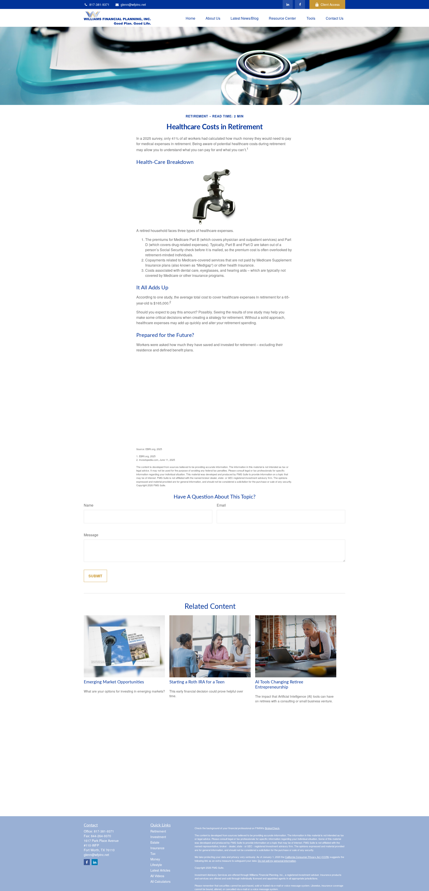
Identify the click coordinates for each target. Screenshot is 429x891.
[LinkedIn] (288, 4)
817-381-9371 (99, 4)
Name (88, 505)
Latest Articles (160, 870)
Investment (158, 837)
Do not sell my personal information (277, 860)
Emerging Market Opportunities (114, 682)
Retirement (158, 831)
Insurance (157, 848)
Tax (153, 853)
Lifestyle (156, 864)
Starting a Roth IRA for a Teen (197, 682)
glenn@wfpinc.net (133, 4)
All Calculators (160, 881)
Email (221, 505)
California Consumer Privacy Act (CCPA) (307, 857)
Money (155, 859)
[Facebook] (300, 4)
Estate (154, 842)
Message (91, 534)
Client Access (330, 4)
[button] (190, 17)
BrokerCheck (272, 828)
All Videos (157, 876)
